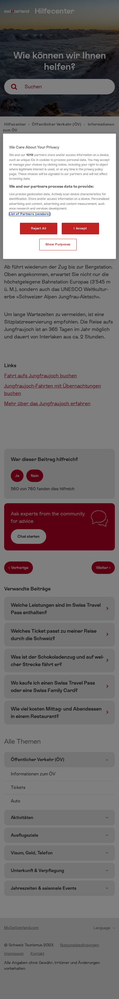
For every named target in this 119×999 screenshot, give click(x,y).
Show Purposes (58, 244)
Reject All (38, 228)
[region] (59, 196)
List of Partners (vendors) (29, 214)
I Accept (80, 228)
